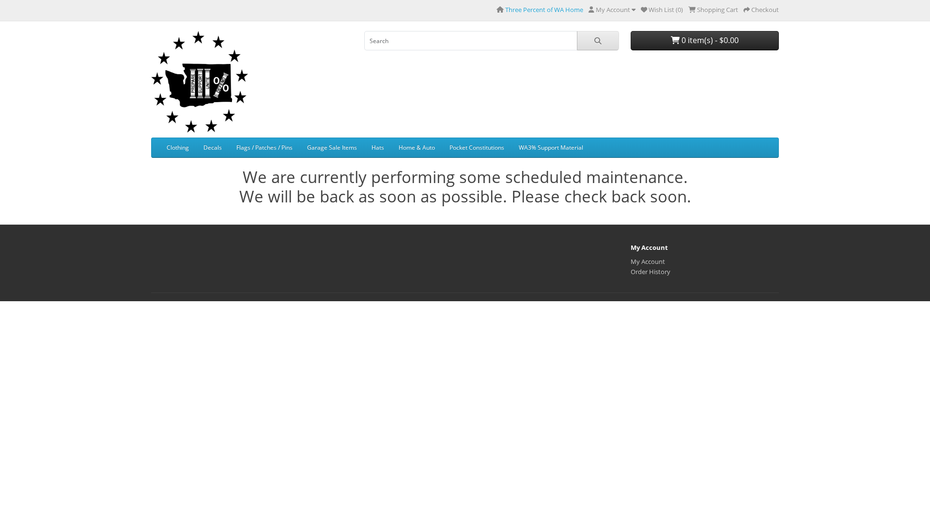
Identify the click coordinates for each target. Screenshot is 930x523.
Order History (650, 271)
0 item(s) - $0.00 (709, 40)
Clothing (178, 147)
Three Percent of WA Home (544, 9)
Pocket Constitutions (477, 147)
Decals (212, 147)
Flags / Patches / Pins (264, 147)
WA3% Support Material (551, 147)
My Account (648, 261)
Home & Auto (417, 147)
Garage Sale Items (332, 147)
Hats (378, 147)
